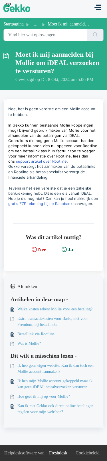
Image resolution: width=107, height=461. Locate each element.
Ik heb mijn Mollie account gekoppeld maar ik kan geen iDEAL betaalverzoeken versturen (54, 384)
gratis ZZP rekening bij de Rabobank (40, 203)
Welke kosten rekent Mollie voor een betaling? (54, 309)
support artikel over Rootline (41, 161)
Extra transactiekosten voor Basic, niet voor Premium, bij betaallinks (52, 321)
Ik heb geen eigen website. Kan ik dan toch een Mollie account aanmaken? (55, 368)
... (35, 23)
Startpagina (13, 23)
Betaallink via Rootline (35, 334)
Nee (42, 249)
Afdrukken (27, 286)
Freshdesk (58, 452)
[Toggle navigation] (98, 7)
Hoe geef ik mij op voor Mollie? (43, 396)
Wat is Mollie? (29, 343)
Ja (70, 249)
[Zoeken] (95, 35)
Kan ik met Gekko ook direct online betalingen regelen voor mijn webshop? (55, 409)
